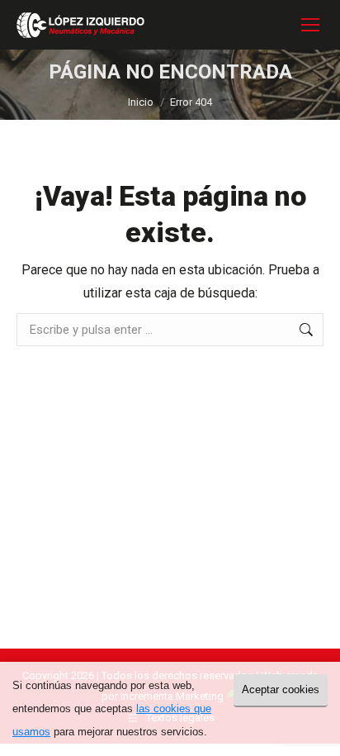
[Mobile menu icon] (310, 25)
